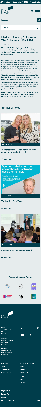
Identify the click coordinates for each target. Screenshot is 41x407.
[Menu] (37, 11)
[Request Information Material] (39, 20)
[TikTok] (30, 335)
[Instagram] (38, 328)
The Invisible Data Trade (11, 201)
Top (38, 400)
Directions (4, 334)
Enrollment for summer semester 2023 (18, 250)
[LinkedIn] (23, 328)
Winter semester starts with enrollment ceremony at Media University (18, 151)
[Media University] (7, 10)
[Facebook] (30, 328)
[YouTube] (23, 335)
